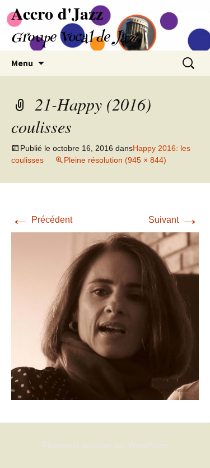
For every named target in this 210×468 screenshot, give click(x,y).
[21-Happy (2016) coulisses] (105, 315)
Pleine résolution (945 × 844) (115, 159)
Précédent (41, 219)
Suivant (173, 219)
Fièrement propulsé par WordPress (105, 445)
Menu (22, 62)
